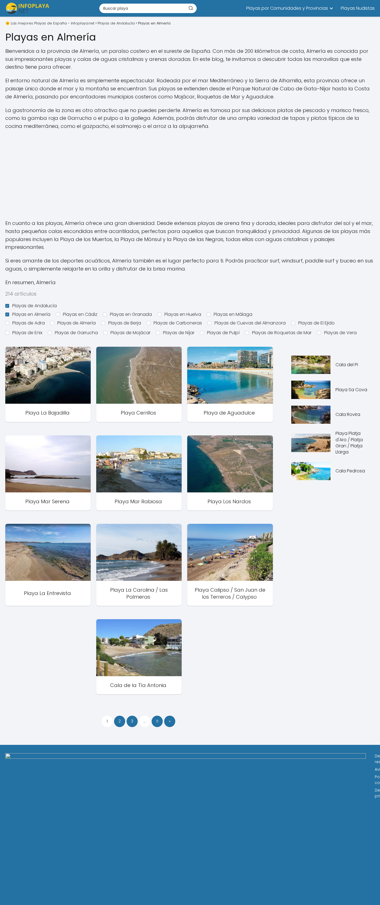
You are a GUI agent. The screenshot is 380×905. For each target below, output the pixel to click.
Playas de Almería (76, 323)
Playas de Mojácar (130, 332)
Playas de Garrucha (76, 332)
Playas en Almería (31, 314)
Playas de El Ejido (316, 323)
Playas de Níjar (178, 332)
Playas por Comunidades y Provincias (287, 8)
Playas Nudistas (358, 8)
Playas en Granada (131, 314)
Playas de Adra (28, 323)
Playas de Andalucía (34, 306)
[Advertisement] (190, 175)
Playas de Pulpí (223, 332)
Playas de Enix (27, 332)
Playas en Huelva (182, 314)
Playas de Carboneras (178, 323)
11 (157, 721)
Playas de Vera (340, 332)
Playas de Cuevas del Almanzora (250, 323)
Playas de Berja (124, 323)
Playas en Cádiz (80, 314)
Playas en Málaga (233, 314)
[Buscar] (191, 8)
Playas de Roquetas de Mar (282, 332)
